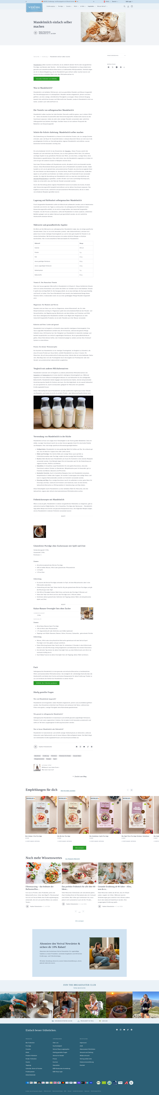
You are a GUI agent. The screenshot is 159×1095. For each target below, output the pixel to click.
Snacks (28, 1062)
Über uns (55, 1042)
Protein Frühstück (31, 1055)
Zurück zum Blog (80, 776)
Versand (69, 1091)
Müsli (27, 1052)
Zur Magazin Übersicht (72, 859)
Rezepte (48, 759)
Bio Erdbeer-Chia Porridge (33, 836)
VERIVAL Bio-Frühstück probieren (46, 683)
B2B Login (128, 1)
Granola (28, 1049)
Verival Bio (36, 56)
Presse (55, 1058)
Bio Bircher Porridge (63, 836)
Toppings (28, 1065)
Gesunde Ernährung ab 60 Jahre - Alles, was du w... (115, 887)
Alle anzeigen (79, 848)
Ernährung (45, 56)
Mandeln (68, 151)
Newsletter (56, 1065)
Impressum (83, 1042)
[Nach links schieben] (128, 790)
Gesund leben (77, 756)
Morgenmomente (39, 759)
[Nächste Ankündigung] (93, 1)
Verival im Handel (58, 1055)
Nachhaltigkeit (57, 1046)
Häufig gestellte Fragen (60, 1052)
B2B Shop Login (58, 1071)
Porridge (28, 1046)
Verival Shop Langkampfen (61, 1049)
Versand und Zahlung (86, 1052)
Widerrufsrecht (85, 1055)
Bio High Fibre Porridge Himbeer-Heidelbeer (135, 836)
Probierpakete (30, 1071)
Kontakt (82, 1065)
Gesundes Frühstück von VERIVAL (46, 78)
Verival (31, 1091)
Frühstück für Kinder (65, 756)
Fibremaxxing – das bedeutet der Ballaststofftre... (40, 887)
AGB (81, 1046)
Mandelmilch (38, 64)
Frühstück (54, 756)
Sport (54, 759)
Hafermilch (46, 375)
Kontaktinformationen (78, 1091)
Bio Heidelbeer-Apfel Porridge (99, 836)
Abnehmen (37, 756)
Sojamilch (37, 375)
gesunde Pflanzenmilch (41, 178)
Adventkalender (31, 1075)
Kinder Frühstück (31, 1058)
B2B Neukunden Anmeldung (61, 1068)
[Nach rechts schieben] (131, 790)
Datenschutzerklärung (87, 1062)
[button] (51, 6)
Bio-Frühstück (30, 1042)
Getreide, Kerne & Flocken (34, 1068)
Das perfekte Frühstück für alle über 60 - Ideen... (79, 887)
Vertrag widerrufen (86, 1058)
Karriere (55, 1062)
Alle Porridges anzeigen (68, 790)
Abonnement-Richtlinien (87, 1049)
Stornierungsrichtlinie (96, 1091)
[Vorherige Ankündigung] (26, 1)
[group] (13, 1005)
